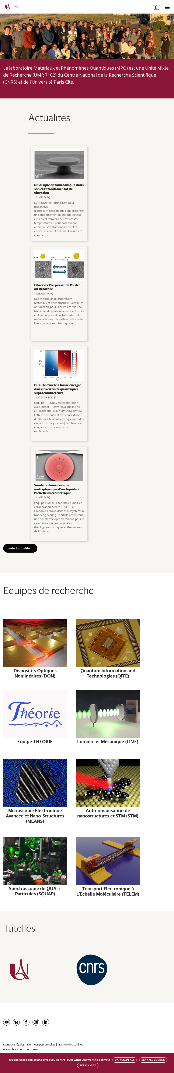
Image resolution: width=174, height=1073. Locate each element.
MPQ (47, 197)
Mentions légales (13, 1044)
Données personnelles (41, 1044)
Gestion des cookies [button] (70, 1044)
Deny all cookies (153, 1060)
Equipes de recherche (48, 590)
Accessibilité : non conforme (20, 1049)
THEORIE (49, 397)
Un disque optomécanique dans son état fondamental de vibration (59, 189)
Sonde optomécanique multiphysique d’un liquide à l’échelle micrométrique (57, 489)
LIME (39, 197)
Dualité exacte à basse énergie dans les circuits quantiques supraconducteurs (57, 389)
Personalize (88, 1065)
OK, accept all (125, 1060)
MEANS (41, 293)
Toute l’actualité (18, 548)
